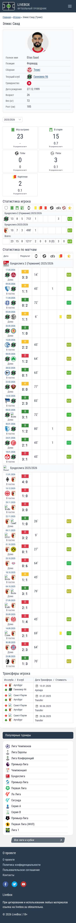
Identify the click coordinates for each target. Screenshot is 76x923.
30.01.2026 (10, 424)
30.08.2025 (10, 642)
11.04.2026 (10, 298)
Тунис (37, 69)
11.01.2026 (10, 474)
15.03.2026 (10, 340)
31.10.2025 (10, 544)
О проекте (9, 859)
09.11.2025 (10, 530)
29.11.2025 (10, 502)
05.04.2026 (10, 312)
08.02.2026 (10, 410)
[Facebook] (5, 884)
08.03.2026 (10, 354)
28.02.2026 (10, 368)
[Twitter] (14, 884)
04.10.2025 (10, 586)
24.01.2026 (10, 438)
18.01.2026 (10, 452)
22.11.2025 (10, 516)
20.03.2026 (10, 326)
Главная (7, 17)
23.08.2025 (10, 656)
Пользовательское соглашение (21, 870)
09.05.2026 (10, 284)
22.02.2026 (10, 382)
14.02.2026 (10, 396)
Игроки (17, 17)
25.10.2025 (10, 558)
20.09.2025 (10, 614)
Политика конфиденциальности (21, 864)
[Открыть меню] (69, 6)
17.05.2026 (10, 269)
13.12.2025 (10, 488)
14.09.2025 (10, 628)
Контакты (8, 875)
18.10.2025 (10, 572)
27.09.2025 (10, 600)
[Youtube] (23, 884)
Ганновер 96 (41, 76)
